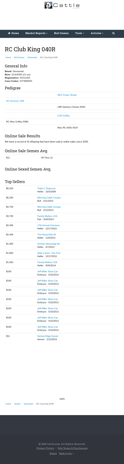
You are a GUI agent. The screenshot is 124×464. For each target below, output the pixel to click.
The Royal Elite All (46, 234)
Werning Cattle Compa (49, 197)
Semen (17, 404)
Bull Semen (61, 33)
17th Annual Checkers (48, 225)
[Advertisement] (63, 18)
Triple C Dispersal (46, 188)
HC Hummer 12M (15, 101)
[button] (113, 33)
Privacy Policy (45, 448)
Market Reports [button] (35, 33)
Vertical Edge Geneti (47, 336)
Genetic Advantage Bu (48, 243)
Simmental (32, 57)
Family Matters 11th (47, 216)
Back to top (65, 453)
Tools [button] (79, 33)
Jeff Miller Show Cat (47, 271)
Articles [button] (96, 33)
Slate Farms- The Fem (49, 253)
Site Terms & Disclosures (73, 448)
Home (15, 33)
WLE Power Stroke (67, 95)
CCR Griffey (63, 115)
